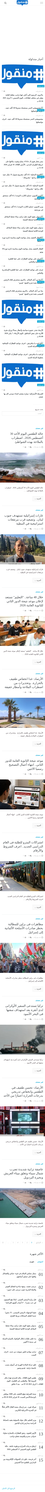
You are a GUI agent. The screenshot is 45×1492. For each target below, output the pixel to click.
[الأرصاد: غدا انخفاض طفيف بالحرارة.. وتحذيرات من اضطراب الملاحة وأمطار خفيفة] (22, 712)
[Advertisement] (22, 29)
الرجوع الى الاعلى (8, 1488)
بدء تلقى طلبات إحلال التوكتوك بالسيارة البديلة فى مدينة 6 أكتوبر (22, 1340)
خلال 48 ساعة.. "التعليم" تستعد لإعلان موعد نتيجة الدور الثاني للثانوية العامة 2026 (24, 601)
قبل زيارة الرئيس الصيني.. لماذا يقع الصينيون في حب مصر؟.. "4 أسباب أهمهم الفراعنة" (23, 1301)
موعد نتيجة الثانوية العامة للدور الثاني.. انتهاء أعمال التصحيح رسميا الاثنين (24, 764)
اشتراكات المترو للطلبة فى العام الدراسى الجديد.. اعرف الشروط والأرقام (23, 846)
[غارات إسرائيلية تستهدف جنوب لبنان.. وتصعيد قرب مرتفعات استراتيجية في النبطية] (22, 549)
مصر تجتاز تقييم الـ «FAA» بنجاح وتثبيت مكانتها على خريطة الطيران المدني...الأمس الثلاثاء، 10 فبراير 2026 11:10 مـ (23, 165)
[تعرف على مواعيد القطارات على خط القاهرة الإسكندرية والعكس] (22, 260)
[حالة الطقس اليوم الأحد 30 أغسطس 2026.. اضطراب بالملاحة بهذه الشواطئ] (22, 467)
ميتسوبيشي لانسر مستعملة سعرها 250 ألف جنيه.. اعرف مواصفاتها (22, 120)
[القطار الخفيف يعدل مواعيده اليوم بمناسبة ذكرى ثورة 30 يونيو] (22, 239)
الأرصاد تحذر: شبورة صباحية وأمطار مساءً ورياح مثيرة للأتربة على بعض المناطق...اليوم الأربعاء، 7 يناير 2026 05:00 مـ (23, 333)
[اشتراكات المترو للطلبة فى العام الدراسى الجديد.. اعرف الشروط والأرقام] (22, 876)
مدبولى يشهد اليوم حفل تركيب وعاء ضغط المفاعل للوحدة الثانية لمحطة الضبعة (24, 229)
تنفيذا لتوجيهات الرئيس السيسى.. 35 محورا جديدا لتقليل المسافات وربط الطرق (24, 1314)
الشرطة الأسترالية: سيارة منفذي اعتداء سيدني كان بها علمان (23, 395)
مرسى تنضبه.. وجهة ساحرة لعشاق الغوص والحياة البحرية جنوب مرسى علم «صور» (24, 1288)
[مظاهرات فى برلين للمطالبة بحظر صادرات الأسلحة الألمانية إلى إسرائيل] (22, 958)
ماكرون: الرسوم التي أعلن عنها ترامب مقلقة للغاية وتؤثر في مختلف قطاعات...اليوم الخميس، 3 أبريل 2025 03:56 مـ (23, 98)
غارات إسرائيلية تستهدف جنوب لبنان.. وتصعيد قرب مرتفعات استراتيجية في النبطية (23, 519)
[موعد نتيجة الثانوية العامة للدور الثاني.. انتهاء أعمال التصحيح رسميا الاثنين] (22, 794)
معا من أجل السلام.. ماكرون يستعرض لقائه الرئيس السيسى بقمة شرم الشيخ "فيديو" (24, 292)
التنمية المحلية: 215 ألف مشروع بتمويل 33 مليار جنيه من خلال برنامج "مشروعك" (22, 187)
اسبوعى (40, 1262)
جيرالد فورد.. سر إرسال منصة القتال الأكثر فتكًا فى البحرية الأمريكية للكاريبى (22, 1408)
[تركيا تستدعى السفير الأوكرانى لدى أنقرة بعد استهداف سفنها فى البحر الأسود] (22, 1039)
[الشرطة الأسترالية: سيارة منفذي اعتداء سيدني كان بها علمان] (22, 375)
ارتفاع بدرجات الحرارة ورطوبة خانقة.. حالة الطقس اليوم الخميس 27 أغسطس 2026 (24, 1447)
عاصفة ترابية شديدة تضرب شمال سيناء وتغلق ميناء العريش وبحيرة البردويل (23, 1173)
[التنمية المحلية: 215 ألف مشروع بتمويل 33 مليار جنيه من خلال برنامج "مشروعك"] (22, 176)
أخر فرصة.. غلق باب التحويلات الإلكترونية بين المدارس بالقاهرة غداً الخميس (23, 1460)
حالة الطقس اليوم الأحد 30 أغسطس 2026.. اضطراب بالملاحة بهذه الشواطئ (26, 437)
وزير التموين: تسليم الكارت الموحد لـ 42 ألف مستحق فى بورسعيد (24, 208)
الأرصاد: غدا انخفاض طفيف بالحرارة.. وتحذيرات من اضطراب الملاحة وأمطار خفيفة (24, 683)
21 (3, 1242)
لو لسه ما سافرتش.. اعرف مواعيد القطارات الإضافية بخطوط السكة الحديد (23, 356)
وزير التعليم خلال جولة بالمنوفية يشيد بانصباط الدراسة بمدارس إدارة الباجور (23, 1421)
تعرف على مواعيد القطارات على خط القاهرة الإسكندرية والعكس (22, 271)
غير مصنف (39, 428)
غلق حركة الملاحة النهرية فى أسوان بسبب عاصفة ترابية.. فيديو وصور (24, 1366)
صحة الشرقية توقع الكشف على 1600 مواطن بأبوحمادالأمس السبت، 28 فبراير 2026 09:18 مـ (22, 1395)
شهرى (32, 1262)
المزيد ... (38, 499)
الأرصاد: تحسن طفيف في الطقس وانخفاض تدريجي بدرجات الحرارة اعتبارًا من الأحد (23, 1091)
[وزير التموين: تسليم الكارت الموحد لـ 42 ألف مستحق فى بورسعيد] (22, 197)
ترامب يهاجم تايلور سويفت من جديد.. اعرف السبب (23, 1353)
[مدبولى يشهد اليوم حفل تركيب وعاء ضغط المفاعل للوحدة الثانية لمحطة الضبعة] (22, 218)
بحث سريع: (39, 409)
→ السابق (39, 1242)
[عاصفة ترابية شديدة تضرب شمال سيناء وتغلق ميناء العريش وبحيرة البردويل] (22, 1203)
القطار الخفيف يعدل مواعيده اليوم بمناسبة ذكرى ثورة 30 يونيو (22, 250)
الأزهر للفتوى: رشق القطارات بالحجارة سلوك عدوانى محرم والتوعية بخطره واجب (23, 1434)
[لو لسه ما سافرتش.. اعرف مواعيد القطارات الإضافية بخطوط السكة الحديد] (22, 345)
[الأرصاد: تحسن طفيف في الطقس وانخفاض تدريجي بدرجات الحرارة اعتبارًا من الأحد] (22, 1121)
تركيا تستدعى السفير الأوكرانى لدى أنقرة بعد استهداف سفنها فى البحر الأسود (24, 1010)
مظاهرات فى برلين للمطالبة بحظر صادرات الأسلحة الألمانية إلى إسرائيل (24, 928)
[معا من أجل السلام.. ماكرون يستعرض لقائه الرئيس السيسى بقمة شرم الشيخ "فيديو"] (22, 281)
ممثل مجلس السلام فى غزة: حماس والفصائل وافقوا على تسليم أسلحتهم (22, 1275)
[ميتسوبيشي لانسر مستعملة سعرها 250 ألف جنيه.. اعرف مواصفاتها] (22, 110)
